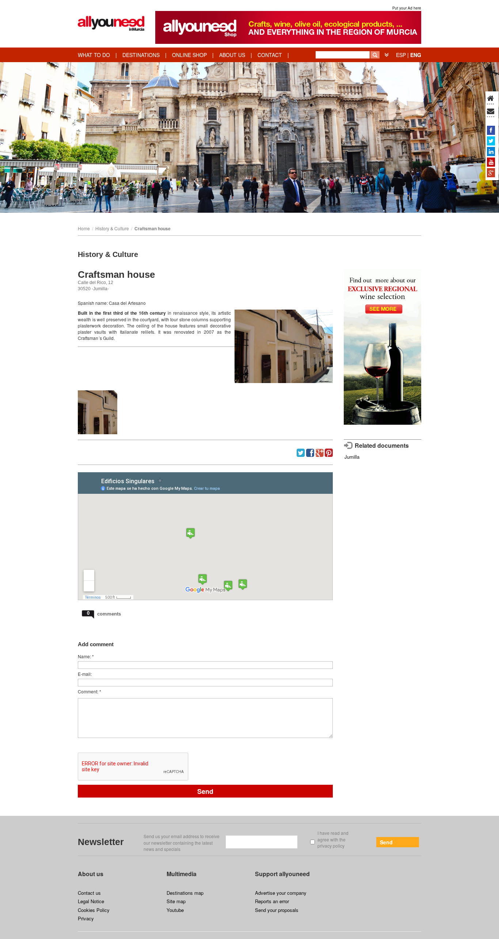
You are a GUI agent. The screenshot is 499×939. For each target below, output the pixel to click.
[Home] (490, 98)
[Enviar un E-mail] (490, 111)
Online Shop (189, 54)
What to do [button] (94, 54)
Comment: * (89, 691)
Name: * (86, 656)
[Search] (375, 54)
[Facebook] (491, 130)
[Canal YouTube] (491, 162)
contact (270, 54)
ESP (401, 54)
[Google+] (491, 172)
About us (90, 874)
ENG (415, 54)
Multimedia (182, 874)
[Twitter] (491, 140)
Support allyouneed (282, 874)
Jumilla (351, 456)
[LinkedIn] (491, 151)
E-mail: (85, 674)
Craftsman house (152, 228)
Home (84, 228)
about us (232, 54)
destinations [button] (141, 54)
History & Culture (112, 228)
